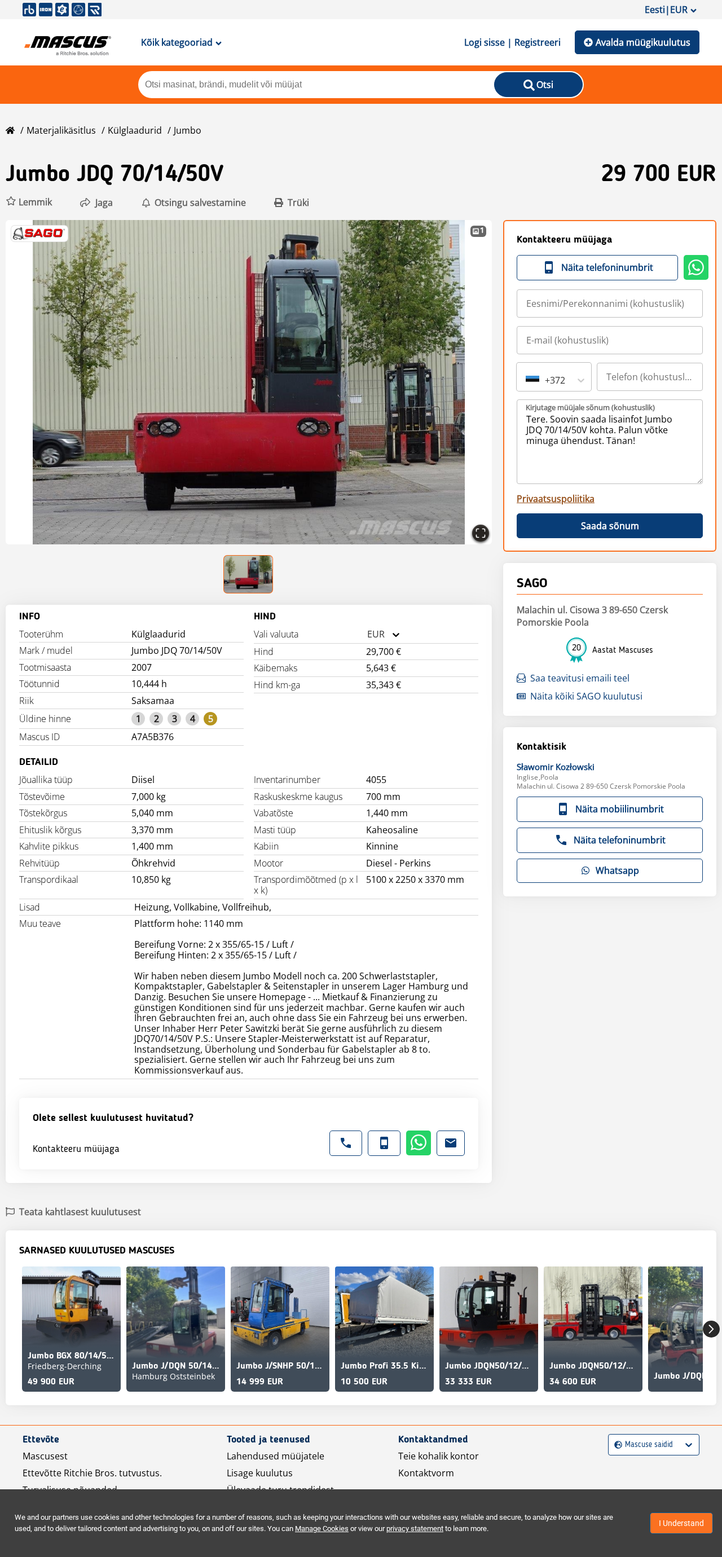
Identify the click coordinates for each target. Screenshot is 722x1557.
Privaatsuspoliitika (556, 498)
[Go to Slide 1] (249, 574)
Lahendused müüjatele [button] (275, 1456)
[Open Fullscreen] (480, 533)
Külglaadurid (135, 130)
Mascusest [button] (45, 1456)
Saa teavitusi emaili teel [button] (579, 678)
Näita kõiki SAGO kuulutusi (586, 696)
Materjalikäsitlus (61, 130)
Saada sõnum (610, 526)
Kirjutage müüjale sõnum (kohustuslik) (590, 407)
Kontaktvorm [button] (426, 1473)
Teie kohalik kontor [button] (438, 1456)
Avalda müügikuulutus (643, 42)
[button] (29, 202)
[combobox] (367, 634)
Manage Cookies (322, 1528)
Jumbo (187, 130)
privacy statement (414, 1528)
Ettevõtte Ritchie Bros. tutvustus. (92, 1473)
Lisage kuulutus (260, 1473)
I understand (681, 1523)
